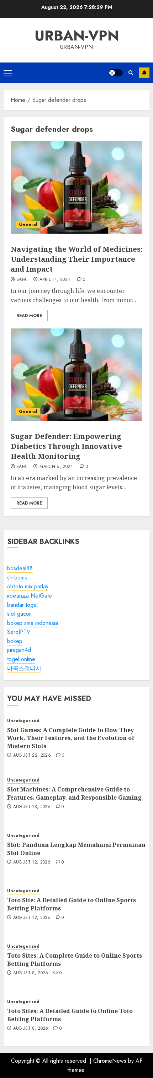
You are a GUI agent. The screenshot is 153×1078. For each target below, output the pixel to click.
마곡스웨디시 (24, 668)
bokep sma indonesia (32, 623)
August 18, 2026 (32, 807)
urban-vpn (77, 35)
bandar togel (22, 605)
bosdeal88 (20, 568)
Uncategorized (23, 721)
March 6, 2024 (56, 467)
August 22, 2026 (32, 755)
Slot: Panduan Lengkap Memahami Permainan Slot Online (76, 848)
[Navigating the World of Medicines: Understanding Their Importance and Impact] (76, 187)
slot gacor (19, 614)
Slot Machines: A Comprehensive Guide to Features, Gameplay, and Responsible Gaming (74, 793)
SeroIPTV (19, 632)
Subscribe (144, 72)
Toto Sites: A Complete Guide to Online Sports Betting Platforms (74, 959)
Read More (29, 315)
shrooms (17, 577)
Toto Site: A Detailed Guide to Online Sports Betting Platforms (71, 904)
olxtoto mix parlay (27, 586)
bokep (14, 641)
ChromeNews (109, 1061)
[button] (8, 73)
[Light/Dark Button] (116, 72)
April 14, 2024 (54, 280)
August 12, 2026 (32, 862)
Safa (21, 280)
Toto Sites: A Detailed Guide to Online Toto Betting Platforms (70, 1015)
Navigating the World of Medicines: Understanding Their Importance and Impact (76, 259)
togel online (21, 659)
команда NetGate (29, 596)
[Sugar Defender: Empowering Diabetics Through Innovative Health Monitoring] (76, 374)
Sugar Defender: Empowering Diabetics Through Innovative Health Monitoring (66, 446)
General (28, 224)
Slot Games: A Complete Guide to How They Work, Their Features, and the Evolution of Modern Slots (70, 738)
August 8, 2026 (30, 973)
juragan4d (19, 650)
